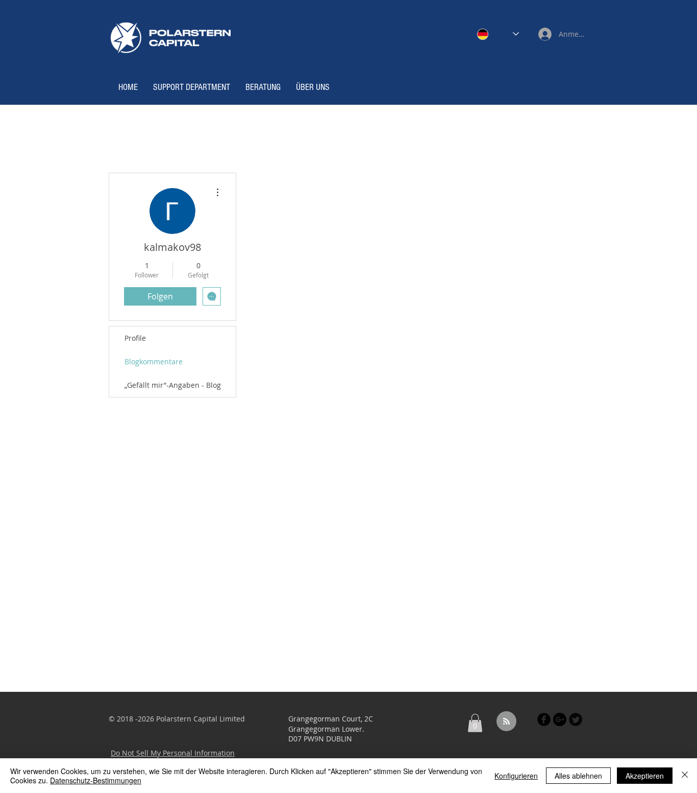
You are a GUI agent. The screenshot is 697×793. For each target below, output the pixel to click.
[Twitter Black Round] (575, 719)
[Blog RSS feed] (506, 721)
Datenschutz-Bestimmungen (95, 780)
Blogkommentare (154, 361)
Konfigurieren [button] (516, 776)
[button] (475, 723)
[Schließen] (685, 775)
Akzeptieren (645, 776)
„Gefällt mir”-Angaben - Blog (173, 385)
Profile (135, 338)
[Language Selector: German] (498, 33)
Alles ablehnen (578, 776)
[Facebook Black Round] (544, 719)
